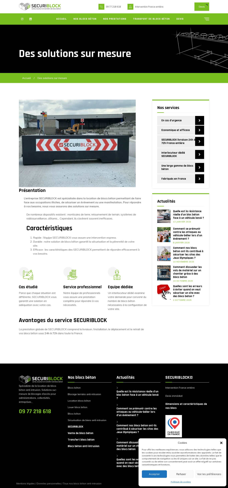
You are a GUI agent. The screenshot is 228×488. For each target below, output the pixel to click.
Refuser (181, 474)
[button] (221, 443)
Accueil (61, 19)
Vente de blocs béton (80, 433)
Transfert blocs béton (81, 439)
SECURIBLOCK (75, 426)
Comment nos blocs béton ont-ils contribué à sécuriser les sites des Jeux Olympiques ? (188, 253)
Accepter (154, 474)
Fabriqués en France (173, 179)
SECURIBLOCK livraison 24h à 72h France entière (178, 141)
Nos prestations (114, 19)
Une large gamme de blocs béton (177, 167)
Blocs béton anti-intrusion (83, 446)
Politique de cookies (181, 482)
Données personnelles (49, 483)
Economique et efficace (175, 130)
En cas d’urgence (171, 120)
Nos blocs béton (84, 19)
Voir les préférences (209, 474)
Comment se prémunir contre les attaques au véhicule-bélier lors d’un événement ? (187, 233)
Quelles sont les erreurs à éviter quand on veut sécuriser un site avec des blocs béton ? (187, 291)
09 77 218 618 (113, 6)
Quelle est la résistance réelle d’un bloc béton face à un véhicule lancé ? (188, 215)
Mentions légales (25, 483)
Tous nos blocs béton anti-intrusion (82, 483)
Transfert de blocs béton (151, 19)
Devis (202, 6)
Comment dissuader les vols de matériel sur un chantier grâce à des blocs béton (187, 272)
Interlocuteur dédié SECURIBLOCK (173, 154)
